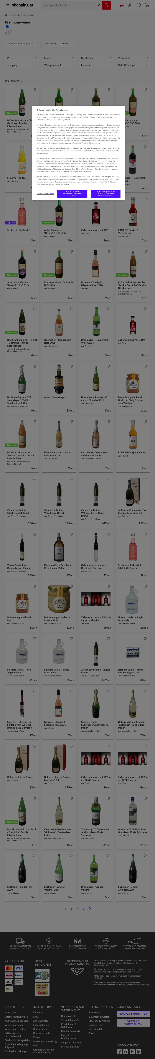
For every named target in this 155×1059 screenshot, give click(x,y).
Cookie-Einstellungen (45, 194)
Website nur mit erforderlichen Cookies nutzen (72, 194)
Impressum (65, 184)
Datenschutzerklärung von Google (52, 133)
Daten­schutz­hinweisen (78, 177)
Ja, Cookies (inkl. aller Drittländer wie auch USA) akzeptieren (105, 194)
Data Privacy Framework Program (77, 138)
